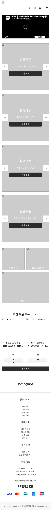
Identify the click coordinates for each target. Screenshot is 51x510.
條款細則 (25, 415)
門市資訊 (25, 409)
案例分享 (25, 452)
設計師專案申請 (25, 455)
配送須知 (25, 438)
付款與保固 (25, 429)
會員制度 (25, 435)
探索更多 (25, 73)
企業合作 (25, 412)
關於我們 (25, 406)
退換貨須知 (25, 432)
